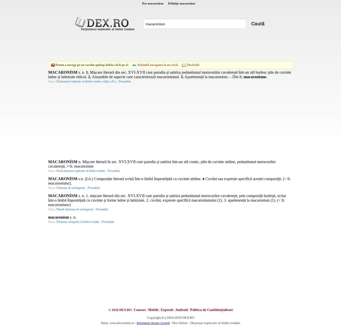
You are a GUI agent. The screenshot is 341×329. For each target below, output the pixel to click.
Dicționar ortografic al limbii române (77, 222)
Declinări (193, 65)
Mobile (153, 310)
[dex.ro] (105, 23)
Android (181, 310)
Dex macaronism (153, 3)
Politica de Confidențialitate (211, 310)
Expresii (167, 310)
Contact (140, 310)
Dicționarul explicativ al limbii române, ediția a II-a (86, 81)
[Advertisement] (170, 46)
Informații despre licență (153, 323)
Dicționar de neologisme (70, 188)
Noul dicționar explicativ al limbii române (80, 171)
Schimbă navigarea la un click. (158, 65)
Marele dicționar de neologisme (74, 209)
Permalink (125, 81)
